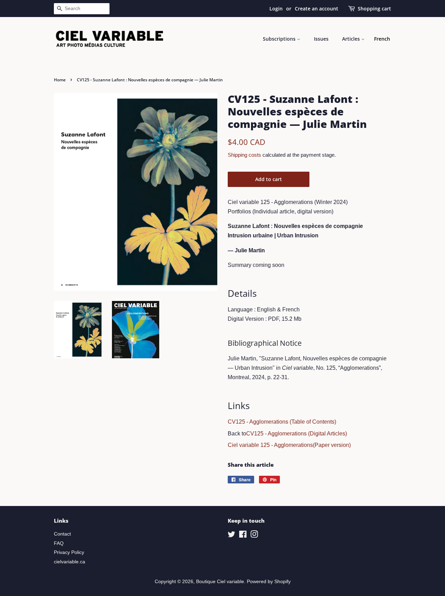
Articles (351, 38)
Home (60, 80)
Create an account (316, 8)
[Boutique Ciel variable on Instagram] (254, 535)
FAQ (59, 543)
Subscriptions (280, 38)
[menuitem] (382, 39)
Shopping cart (374, 8)
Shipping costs (244, 155)
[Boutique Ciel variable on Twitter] (231, 535)
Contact (62, 534)
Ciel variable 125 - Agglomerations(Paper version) (289, 445)
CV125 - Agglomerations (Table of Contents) (282, 422)
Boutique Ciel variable (220, 581)
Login (276, 8)
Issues (321, 38)
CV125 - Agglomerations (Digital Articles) (296, 433)
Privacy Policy (69, 552)
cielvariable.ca (69, 561)
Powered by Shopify (269, 581)
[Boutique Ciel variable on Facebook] (243, 535)
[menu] (382, 39)
